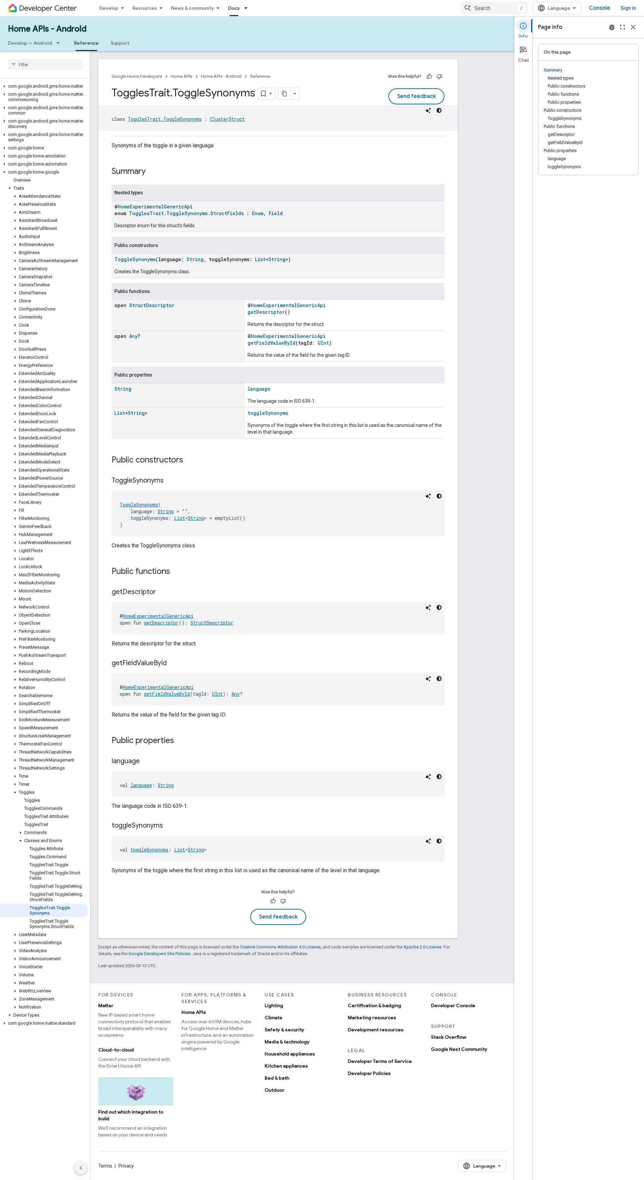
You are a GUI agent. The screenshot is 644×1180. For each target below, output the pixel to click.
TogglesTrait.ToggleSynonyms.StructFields (186, 213)
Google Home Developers (137, 76)
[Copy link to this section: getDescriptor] (162, 592)
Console (599, 8)
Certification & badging (374, 1005)
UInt (323, 343)
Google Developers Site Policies (159, 953)
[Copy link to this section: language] (146, 761)
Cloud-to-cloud (116, 1050)
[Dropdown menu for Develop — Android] (60, 43)
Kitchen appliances (286, 1066)
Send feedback (416, 96)
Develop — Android (30, 43)
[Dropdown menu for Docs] (248, 8)
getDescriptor (266, 312)
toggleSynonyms (268, 413)
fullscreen (623, 27)
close (633, 27)
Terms (105, 1166)
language (259, 389)
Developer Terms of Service (380, 1061)
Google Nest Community (459, 1049)
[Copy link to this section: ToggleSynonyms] (170, 481)
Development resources (376, 1030)
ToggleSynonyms (135, 259)
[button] (44, 86)
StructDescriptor (151, 305)
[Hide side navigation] (81, 1168)
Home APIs (181, 76)
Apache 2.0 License (422, 946)
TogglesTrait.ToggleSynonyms (165, 119)
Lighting (274, 1005)
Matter (105, 1005)
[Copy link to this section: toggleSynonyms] (169, 826)
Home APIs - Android (47, 29)
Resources (144, 8)
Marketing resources (372, 1018)
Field (276, 213)
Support (120, 43)
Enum (257, 213)
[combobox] (494, 8)
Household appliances (290, 1054)
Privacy (126, 1166)
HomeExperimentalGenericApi (155, 206)
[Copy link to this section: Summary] (152, 172)
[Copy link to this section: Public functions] (176, 572)
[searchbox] (45, 64)
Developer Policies (369, 1073)
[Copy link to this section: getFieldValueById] (173, 663)
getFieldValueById (272, 343)
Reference (86, 43)
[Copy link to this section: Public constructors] (190, 460)
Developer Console (453, 1005)
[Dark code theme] (439, 110)
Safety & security (284, 1030)
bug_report (612, 27)
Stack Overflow (448, 1037)
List (260, 259)
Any (133, 336)
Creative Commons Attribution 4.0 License (280, 946)
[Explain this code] (428, 110)
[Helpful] (429, 76)
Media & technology (287, 1042)
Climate (273, 1018)
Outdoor (274, 1090)
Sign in (628, 8)
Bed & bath (277, 1078)
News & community (192, 8)
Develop (108, 8)
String (195, 259)
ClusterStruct (227, 119)
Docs (234, 8)
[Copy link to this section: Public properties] (180, 741)
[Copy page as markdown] (284, 93)
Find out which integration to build (130, 1115)
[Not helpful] (439, 76)
